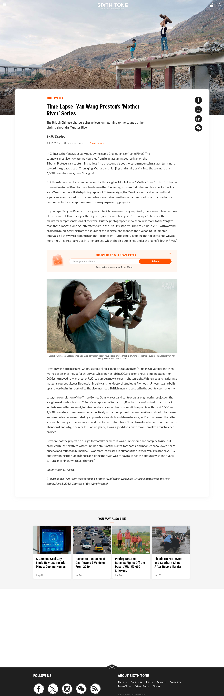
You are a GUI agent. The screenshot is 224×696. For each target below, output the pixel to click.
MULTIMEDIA (55, 98)
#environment (97, 143)
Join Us (149, 682)
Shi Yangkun (57, 136)
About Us (122, 682)
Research (161, 682)
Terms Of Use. (127, 267)
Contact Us (175, 682)
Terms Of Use (124, 686)
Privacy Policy (142, 686)
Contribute (136, 682)
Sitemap (157, 686)
